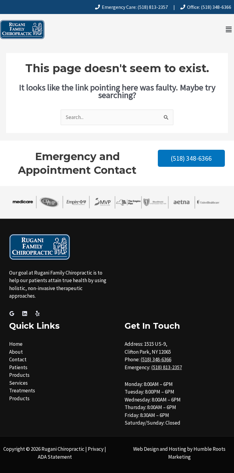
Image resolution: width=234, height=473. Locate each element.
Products (19, 375)
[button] (229, 29)
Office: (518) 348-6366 (208, 7)
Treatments (22, 390)
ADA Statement (55, 457)
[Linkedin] (24, 313)
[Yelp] (37, 313)
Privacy (96, 449)
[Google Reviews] (12, 313)
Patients (18, 367)
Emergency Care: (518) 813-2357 (134, 7)
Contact (18, 359)
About (16, 352)
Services (18, 383)
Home (16, 344)
